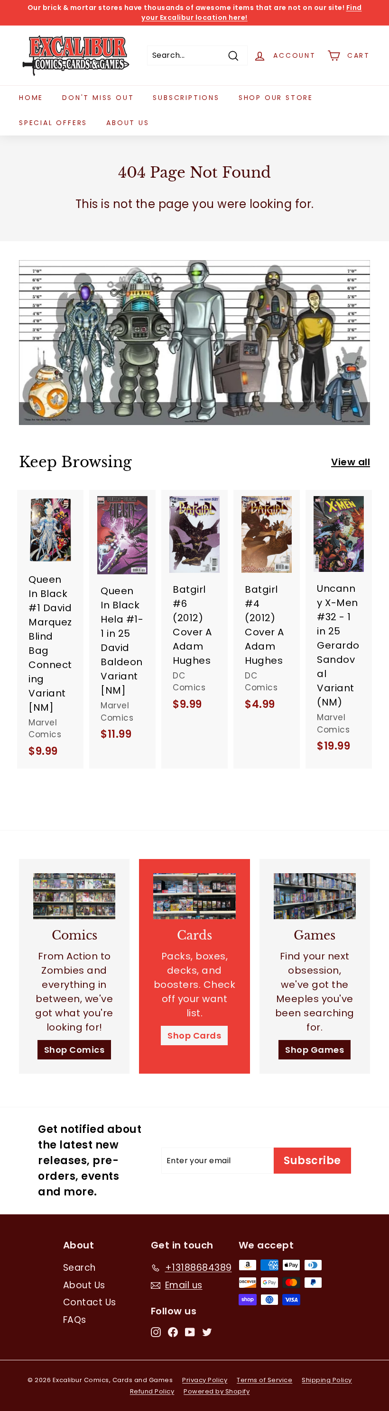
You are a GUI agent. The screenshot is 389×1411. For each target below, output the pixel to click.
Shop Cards (194, 1035)
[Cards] (194, 896)
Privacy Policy (204, 1379)
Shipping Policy (327, 1379)
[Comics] (74, 896)
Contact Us (89, 1302)
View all (350, 462)
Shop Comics (74, 1050)
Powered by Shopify (217, 1391)
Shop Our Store (276, 97)
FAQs (74, 1319)
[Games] (315, 896)
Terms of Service (264, 1379)
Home (31, 97)
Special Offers (53, 122)
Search (79, 1267)
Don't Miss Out (98, 97)
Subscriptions (186, 97)
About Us (127, 122)
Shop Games (314, 1050)
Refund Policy (152, 1391)
